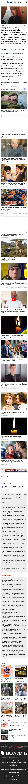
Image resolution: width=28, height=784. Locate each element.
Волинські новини (5, 5)
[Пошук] (26, 2)
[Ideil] (14, 779)
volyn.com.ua (17, 746)
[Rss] (21, 776)
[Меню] (1, 2)
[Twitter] (10, 776)
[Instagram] (13, 776)
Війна (11, 5)
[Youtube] (18, 776)
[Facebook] (7, 776)
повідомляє (7, 56)
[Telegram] (16, 776)
